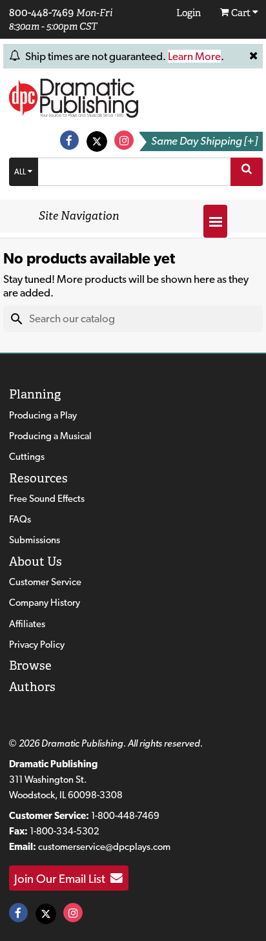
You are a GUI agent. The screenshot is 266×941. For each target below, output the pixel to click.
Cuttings (27, 456)
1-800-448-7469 (125, 816)
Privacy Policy (37, 644)
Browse (30, 665)
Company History (44, 602)
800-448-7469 (41, 12)
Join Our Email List (62, 878)
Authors (32, 687)
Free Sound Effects (47, 498)
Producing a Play (43, 415)
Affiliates (27, 624)
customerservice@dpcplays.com (104, 847)
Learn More (194, 56)
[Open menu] (215, 221)
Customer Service (45, 582)
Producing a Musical (50, 436)
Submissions (34, 540)
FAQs (20, 519)
